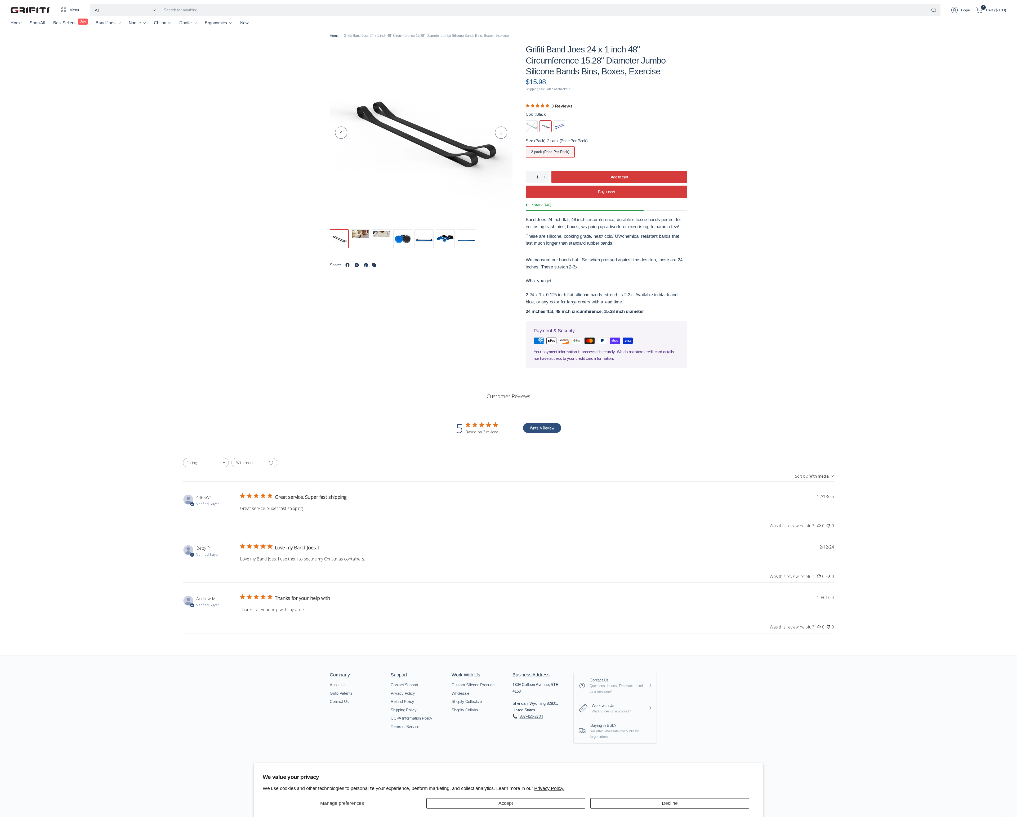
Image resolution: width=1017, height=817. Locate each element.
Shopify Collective (467, 701)
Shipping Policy (403, 710)
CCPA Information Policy (411, 718)
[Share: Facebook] (347, 265)
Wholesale (460, 693)
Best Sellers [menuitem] (64, 23)
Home (334, 35)
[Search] (933, 10)
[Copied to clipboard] (374, 265)
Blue (559, 126)
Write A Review (542, 427)
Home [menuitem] (16, 23)
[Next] (501, 133)
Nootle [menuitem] (135, 23)
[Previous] (341, 133)
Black (545, 126)
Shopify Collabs (465, 710)
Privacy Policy (403, 693)
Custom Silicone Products (474, 685)
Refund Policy (402, 701)
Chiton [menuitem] (160, 23)
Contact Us (339, 701)
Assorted (531, 126)
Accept (505, 803)
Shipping (532, 89)
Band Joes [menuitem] (105, 23)
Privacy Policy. (549, 788)
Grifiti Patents (341, 693)
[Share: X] (356, 265)
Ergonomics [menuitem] (216, 23)
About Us (338, 685)
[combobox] (206, 462)
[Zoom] (502, 51)
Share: (335, 265)
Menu (74, 10)
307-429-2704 (531, 716)
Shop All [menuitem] (37, 23)
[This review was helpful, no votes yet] (819, 526)
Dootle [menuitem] (185, 23)
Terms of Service (405, 726)
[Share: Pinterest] (366, 265)
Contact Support (404, 685)
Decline (670, 803)
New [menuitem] (244, 23)
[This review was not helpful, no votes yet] (828, 526)
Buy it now (606, 192)
